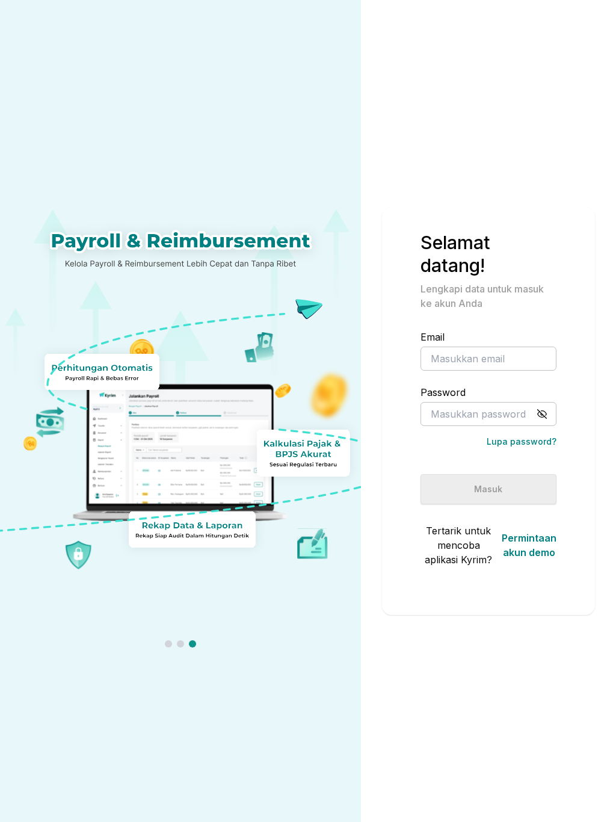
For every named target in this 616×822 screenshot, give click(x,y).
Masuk (488, 489)
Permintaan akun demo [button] (529, 545)
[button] (542, 414)
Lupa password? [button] (521, 441)
